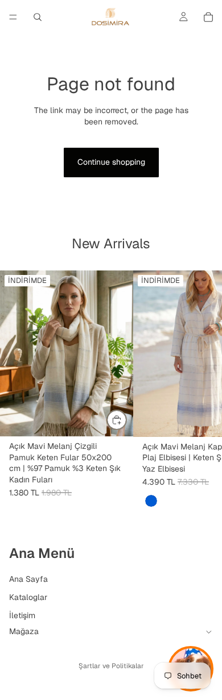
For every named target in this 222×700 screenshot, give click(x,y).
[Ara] (37, 17)
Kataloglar (28, 596)
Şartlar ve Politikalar (111, 665)
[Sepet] (208, 17)
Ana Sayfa (28, 579)
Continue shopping (111, 162)
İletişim (22, 615)
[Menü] (13, 17)
